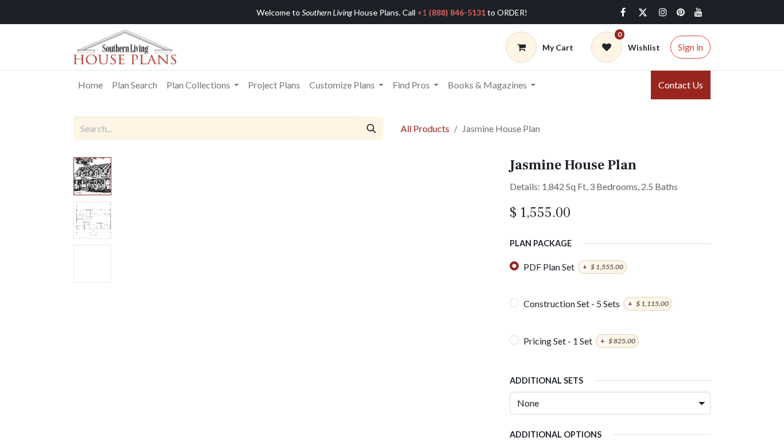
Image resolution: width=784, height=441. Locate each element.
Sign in (690, 46)
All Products (425, 128)
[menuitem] (90, 85)
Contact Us (680, 84)
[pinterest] (681, 12)
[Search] (371, 128)
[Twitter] (643, 12)
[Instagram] (663, 12)
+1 (451, 12)
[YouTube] (698, 12)
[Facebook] (623, 12)
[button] (145, 300)
